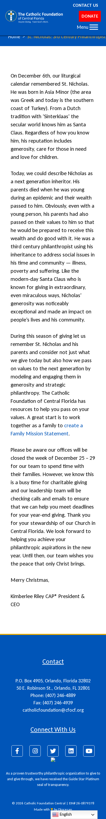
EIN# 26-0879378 (81, 803)
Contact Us (85, 5)
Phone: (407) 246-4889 (53, 695)
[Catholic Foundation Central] (34, 16)
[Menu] (93, 27)
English (65, 814)
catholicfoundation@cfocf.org (53, 710)
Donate (90, 16)
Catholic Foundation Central (45, 803)
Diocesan (65, 809)
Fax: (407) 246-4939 (53, 703)
